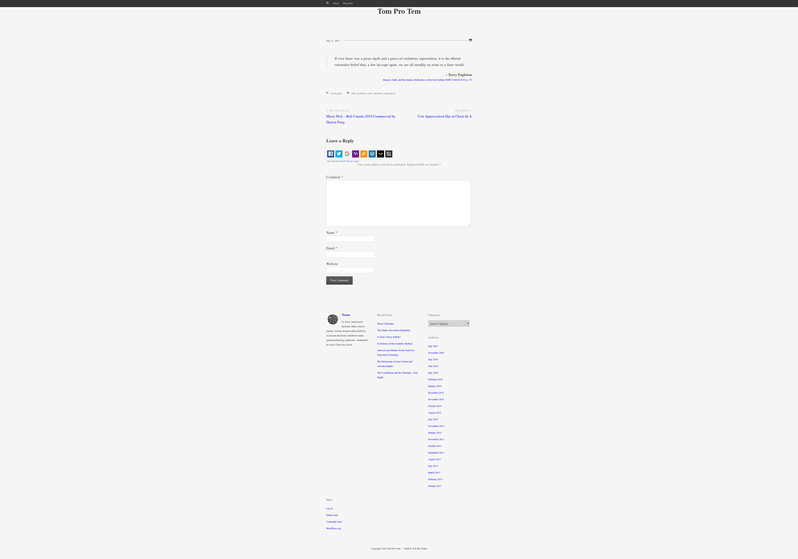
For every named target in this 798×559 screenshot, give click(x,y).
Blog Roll (348, 3)
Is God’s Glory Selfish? (389, 336)
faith (353, 93)
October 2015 (435, 406)
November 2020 (436, 352)
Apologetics (336, 93)
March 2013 (434, 472)
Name (331, 232)
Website (332, 263)
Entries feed (332, 515)
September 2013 (436, 452)
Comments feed (334, 521)
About (336, 3)
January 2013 (434, 485)
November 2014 (436, 426)
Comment (334, 177)
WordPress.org (333, 528)
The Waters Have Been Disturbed (393, 330)
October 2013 (435, 445)
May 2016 (433, 372)
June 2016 (433, 366)
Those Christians (385, 323)
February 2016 (435, 379)
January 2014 (434, 432)
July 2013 (433, 465)
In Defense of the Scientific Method (394, 343)
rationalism (389, 93)
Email (331, 248)
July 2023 (433, 346)
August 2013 (434, 459)
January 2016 (434, 386)
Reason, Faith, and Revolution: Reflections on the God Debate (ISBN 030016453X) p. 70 (427, 79)
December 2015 (436, 392)
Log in (329, 508)
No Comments (355, 40)
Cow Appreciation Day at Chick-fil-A (445, 116)
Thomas (346, 315)
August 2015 (434, 412)
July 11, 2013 (333, 40)
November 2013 (436, 439)
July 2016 (433, 359)
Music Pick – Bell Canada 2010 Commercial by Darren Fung (360, 119)
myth (369, 93)
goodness (361, 93)
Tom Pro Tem (399, 10)
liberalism (378, 93)
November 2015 (436, 399)
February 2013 (435, 479)
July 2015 (433, 419)
